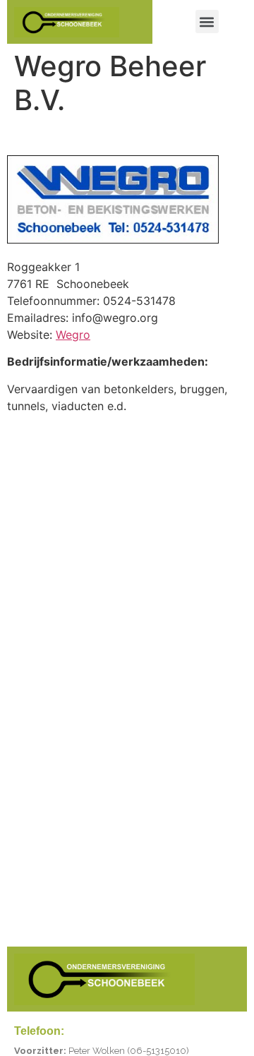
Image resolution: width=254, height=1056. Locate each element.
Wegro (73, 335)
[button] (207, 21)
